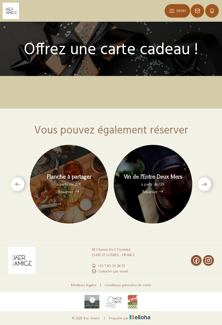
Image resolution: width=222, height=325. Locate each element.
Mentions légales (83, 285)
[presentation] (17, 184)
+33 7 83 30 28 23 (111, 266)
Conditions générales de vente (128, 285)
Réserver (65, 191)
